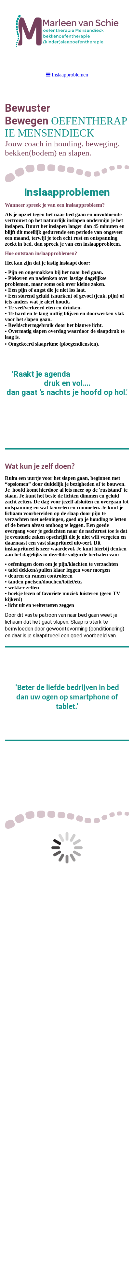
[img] (67, 32)
